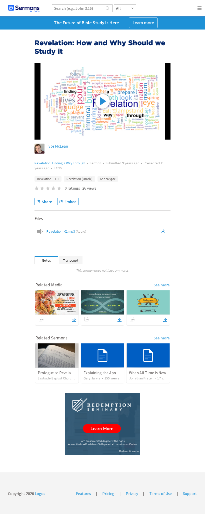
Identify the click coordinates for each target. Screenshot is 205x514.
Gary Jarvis (92, 378)
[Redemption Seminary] (102, 424)
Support (190, 493)
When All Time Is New (147, 372)
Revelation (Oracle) (79, 179)
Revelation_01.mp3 (66, 231)
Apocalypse (108, 179)
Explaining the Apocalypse (106, 372)
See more (162, 284)
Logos (39, 493)
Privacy (132, 493)
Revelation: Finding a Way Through (59, 163)
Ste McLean (58, 146)
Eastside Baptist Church (55, 378)
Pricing (108, 493)
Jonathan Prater (141, 378)
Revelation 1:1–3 (48, 179)
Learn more (143, 23)
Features (83, 493)
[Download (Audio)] (164, 231)
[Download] (74, 320)
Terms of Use (160, 493)
